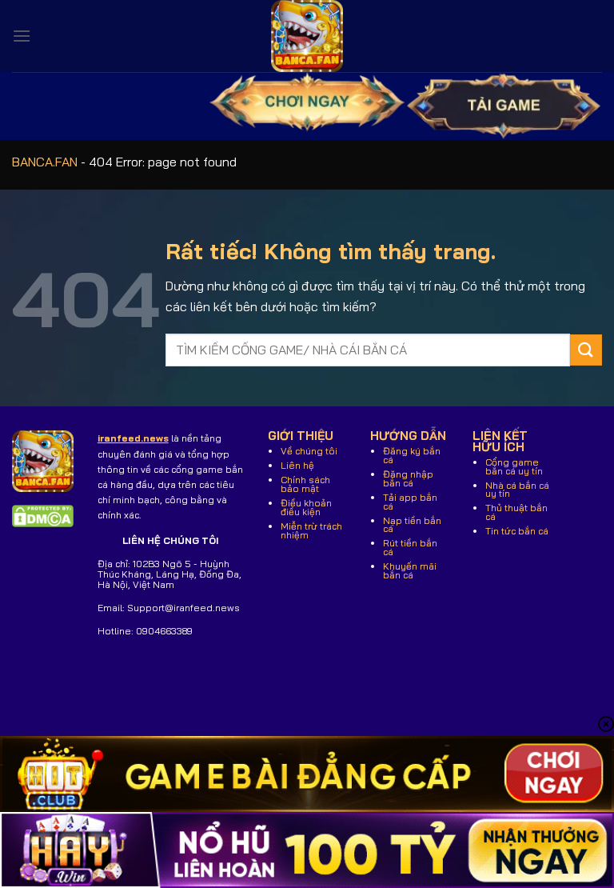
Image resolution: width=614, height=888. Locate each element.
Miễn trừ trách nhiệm (311, 530)
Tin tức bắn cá (516, 531)
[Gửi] (586, 350)
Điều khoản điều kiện (306, 507)
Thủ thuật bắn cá (516, 512)
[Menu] (21, 35)
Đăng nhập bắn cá (408, 478)
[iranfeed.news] (307, 36)
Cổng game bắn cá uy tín (514, 466)
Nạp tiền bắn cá (412, 524)
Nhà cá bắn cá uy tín (517, 489)
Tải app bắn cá (410, 501)
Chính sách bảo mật (305, 484)
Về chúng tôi (309, 451)
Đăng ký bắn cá (412, 455)
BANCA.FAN (45, 162)
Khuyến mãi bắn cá (410, 570)
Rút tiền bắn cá (410, 547)
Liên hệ (297, 465)
